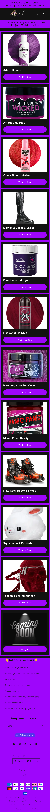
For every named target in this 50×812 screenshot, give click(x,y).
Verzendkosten (12, 691)
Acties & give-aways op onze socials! (22, 673)
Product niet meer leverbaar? (18, 685)
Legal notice (33, 809)
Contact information (18, 805)
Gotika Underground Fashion (18, 667)
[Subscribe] (42, 726)
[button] (5, 14)
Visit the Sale (24, 77)
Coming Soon (25, 649)
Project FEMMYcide (14, 702)
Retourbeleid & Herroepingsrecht (20, 708)
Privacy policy (22, 801)
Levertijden (10, 679)
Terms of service (35, 805)
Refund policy (36, 801)
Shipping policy (20, 809)
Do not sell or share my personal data (22, 697)
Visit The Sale (25, 340)
